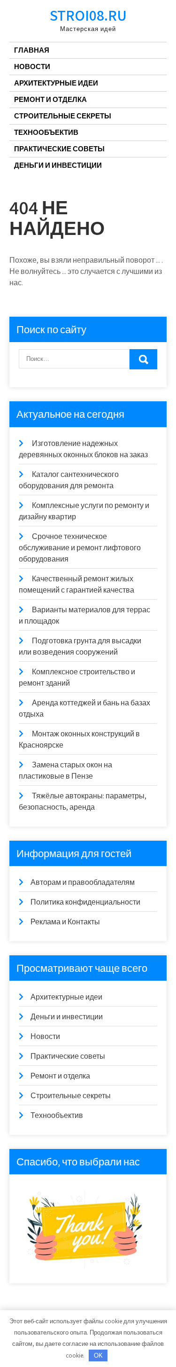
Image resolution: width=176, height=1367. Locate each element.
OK (98, 1355)
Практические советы (59, 148)
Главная (31, 50)
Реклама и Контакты (65, 922)
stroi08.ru (88, 15)
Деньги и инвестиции (58, 165)
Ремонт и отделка (50, 99)
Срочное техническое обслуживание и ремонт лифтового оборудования (80, 547)
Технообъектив (46, 132)
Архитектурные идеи (56, 82)
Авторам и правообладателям (83, 882)
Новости (32, 66)
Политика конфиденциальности (85, 902)
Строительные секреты (62, 115)
